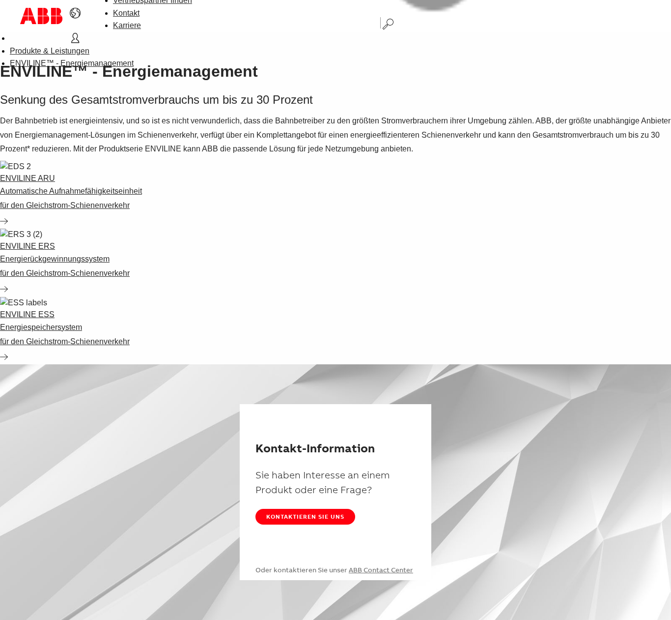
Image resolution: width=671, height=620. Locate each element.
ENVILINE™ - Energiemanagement (72, 63)
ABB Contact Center (381, 569)
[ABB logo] (41, 16)
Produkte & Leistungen (49, 51)
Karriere (127, 25)
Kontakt (126, 13)
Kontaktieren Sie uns (305, 516)
